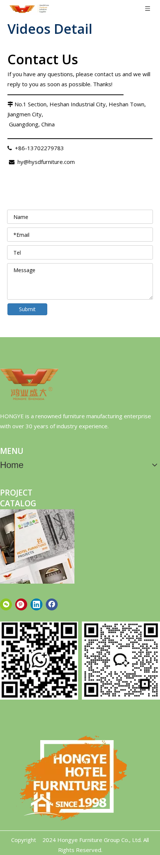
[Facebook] (52, 604)
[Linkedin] (36, 604)
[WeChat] (6, 604)
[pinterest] (21, 604)
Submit (27, 309)
